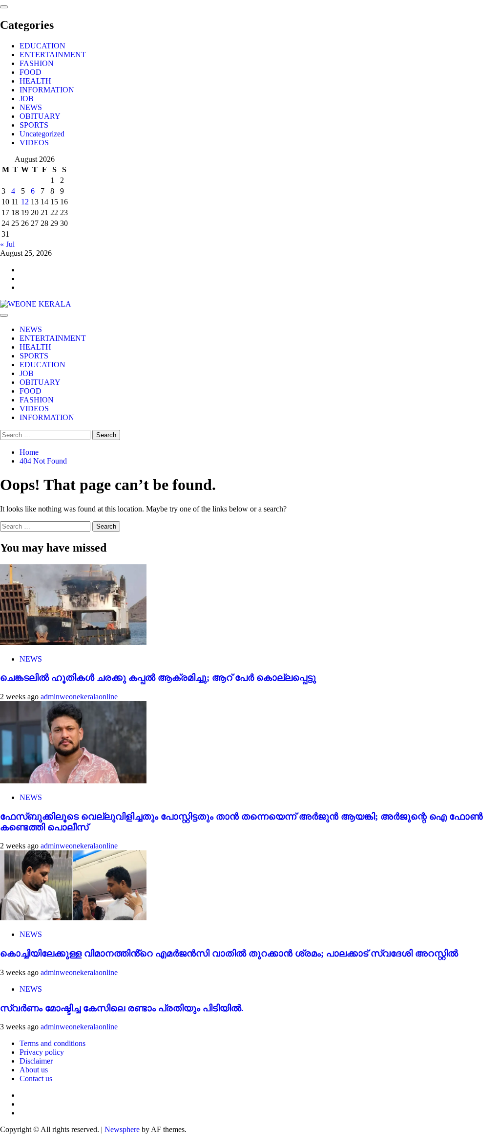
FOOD (31, 72)
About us (34, 1070)
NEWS (31, 107)
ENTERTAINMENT (53, 54)
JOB (27, 98)
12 (25, 202)
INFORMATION (47, 90)
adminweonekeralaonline (79, 696)
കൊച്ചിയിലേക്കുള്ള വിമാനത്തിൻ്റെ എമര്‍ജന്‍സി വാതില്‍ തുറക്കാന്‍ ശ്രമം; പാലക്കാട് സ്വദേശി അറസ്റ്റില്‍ (229, 953)
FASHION (37, 63)
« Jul (7, 244)
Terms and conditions (52, 1043)
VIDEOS (34, 142)
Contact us (36, 1078)
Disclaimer (36, 1061)
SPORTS (34, 125)
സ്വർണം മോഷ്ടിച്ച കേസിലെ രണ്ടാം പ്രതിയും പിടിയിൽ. (122, 1008)
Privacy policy (42, 1052)
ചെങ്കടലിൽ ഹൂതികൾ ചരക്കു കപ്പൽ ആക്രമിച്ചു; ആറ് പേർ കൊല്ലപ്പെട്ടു (158, 677)
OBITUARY (40, 116)
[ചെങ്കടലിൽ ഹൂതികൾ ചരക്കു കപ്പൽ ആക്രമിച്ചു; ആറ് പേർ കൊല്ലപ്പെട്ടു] (73, 642)
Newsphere (122, 1129)
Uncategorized (42, 134)
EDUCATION (42, 46)
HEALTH (35, 81)
